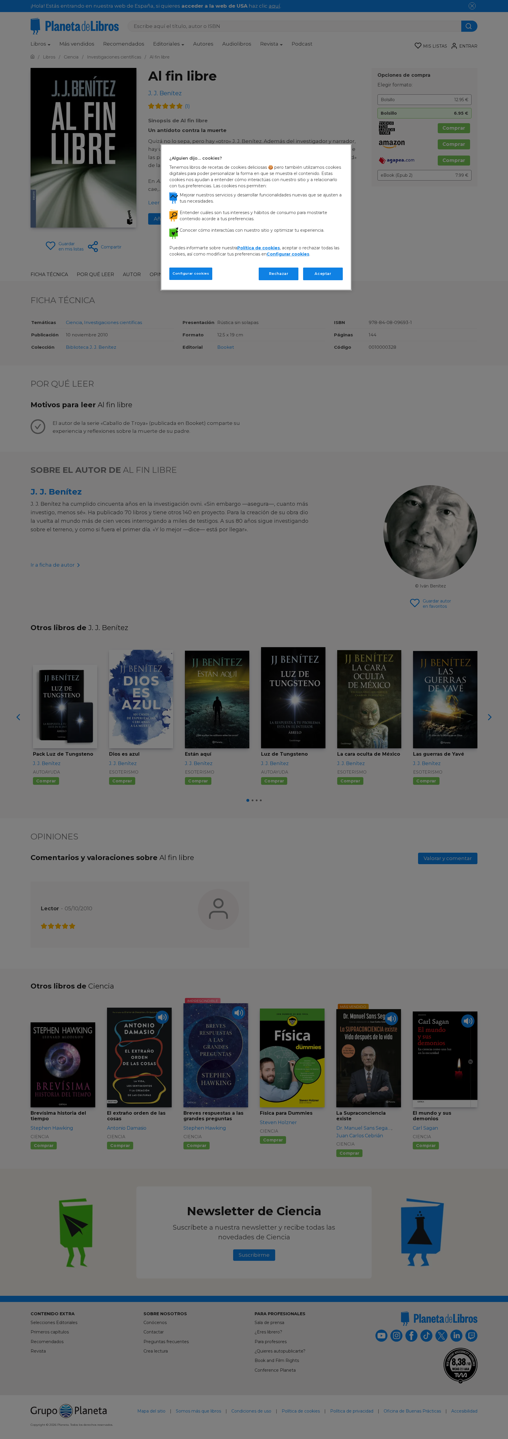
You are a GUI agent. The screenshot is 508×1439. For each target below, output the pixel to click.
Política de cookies (258, 248)
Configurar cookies (191, 273)
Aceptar (323, 273)
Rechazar (278, 273)
